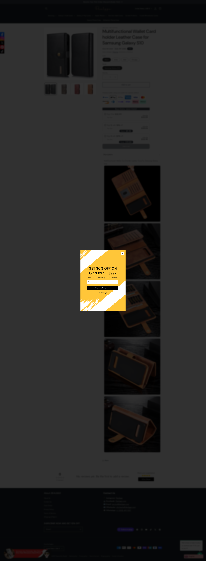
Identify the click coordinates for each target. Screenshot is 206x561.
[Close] (122, 253)
